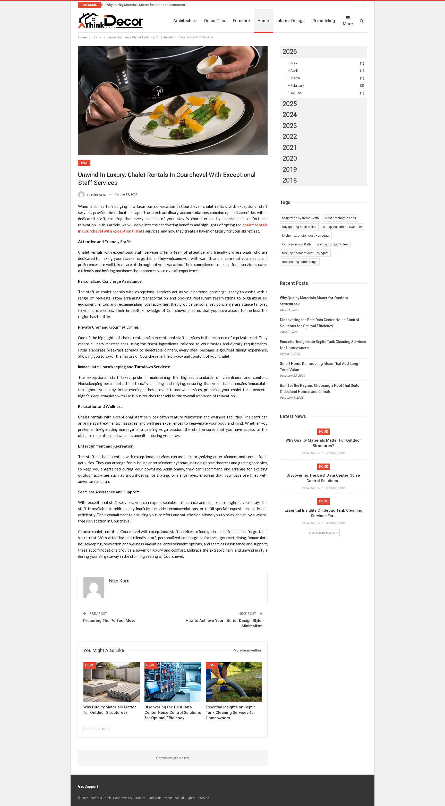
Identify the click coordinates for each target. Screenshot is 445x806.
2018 (290, 180)
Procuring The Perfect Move (109, 620)
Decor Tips (214, 20)
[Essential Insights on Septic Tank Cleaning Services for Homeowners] (234, 682)
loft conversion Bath (296, 244)
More (348, 23)
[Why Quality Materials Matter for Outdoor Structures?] (111, 682)
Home (263, 20)
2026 (290, 51)
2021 (290, 147)
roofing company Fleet (333, 244)
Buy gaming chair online (299, 227)
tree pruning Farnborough (300, 262)
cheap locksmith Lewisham (342, 227)
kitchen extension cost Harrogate (306, 235)
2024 (290, 114)
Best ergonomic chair (340, 218)
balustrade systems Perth (300, 218)
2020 (290, 158)
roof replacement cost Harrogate (305, 253)
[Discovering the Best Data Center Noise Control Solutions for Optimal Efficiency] (172, 682)
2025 (290, 104)
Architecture (184, 20)
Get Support (88, 786)
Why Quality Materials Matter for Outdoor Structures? (146, 5)
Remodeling (323, 20)
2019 (290, 169)
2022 (290, 136)
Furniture (241, 20)
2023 (290, 126)
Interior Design (291, 20)
